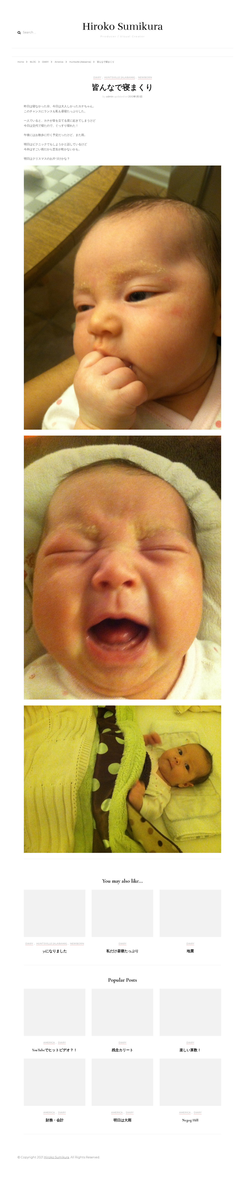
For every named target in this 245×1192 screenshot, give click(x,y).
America (49, 1042)
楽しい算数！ (190, 1050)
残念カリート (122, 1050)
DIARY (97, 77)
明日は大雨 (122, 1120)
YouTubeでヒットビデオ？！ (54, 1050)
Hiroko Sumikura (122, 26)
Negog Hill (190, 1120)
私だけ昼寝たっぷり (122, 951)
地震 (190, 951)
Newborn (145, 77)
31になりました (55, 951)
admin (109, 96)
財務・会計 (55, 1120)
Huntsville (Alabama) (119, 77)
